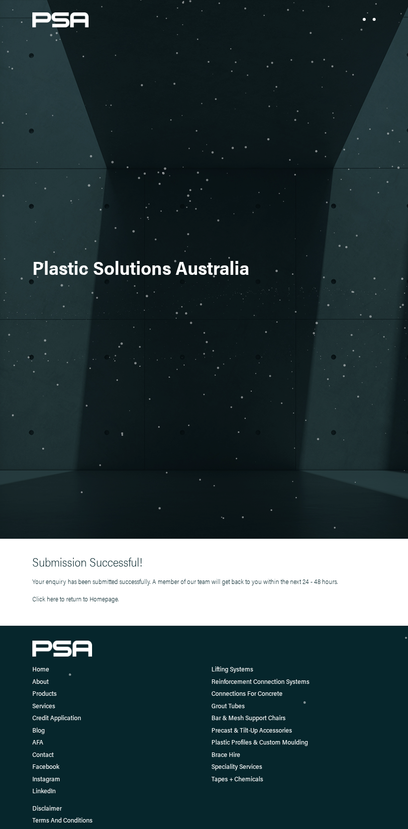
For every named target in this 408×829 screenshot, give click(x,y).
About (40, 681)
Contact (43, 754)
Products (44, 693)
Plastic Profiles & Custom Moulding (259, 741)
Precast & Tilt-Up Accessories (251, 730)
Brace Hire (225, 754)
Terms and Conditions (62, 820)
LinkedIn (44, 790)
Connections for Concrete (247, 693)
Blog (38, 730)
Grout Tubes (228, 705)
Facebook (45, 766)
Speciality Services (236, 766)
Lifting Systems (232, 668)
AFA (37, 741)
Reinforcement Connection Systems (260, 681)
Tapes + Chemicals (237, 778)
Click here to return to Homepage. (75, 598)
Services (43, 705)
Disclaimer (47, 808)
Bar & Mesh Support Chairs (248, 717)
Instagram (46, 778)
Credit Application (56, 717)
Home (40, 668)
